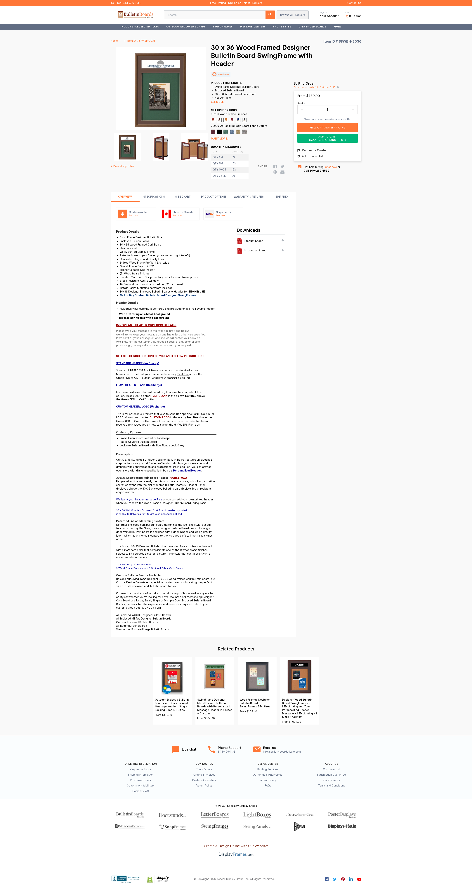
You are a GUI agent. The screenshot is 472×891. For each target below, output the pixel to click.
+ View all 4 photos (122, 166)
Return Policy (204, 785)
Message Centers (253, 26)
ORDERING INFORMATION (141, 763)
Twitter (335, 879)
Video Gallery (268, 780)
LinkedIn (351, 879)
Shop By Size (282, 26)
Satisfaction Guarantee (331, 774)
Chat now (331, 167)
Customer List (331, 769)
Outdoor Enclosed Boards (186, 26)
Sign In (323, 12)
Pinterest (343, 879)
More (337, 26)
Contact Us (354, 2)
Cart (347, 12)
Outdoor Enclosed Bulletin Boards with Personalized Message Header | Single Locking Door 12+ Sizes (172, 704)
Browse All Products (292, 14)
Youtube (359, 879)
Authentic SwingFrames (267, 774)
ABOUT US (331, 763)
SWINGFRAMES (223, 26)
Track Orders (204, 769)
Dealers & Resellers (204, 780)
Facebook (326, 879)
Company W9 (140, 791)
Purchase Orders (140, 780)
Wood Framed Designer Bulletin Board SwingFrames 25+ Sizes (255, 703)
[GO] (270, 15)
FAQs (268, 785)
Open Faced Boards (312, 26)
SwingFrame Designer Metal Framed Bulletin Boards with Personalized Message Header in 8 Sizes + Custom (214, 706)
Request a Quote (140, 769)
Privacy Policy (331, 780)
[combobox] (219, 15)
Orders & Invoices (204, 774)
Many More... (220, 138)
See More (217, 101)
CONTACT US (204, 763)
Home (114, 40)
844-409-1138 (131, 2)
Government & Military (141, 785)
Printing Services (267, 769)
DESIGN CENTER (268, 763)
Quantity (301, 103)
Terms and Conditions (331, 785)
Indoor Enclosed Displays (140, 26)
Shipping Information (140, 774)
